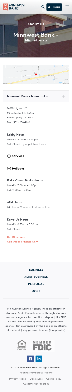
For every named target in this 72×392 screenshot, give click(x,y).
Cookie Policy (53, 378)
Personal (36, 284)
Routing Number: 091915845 (36, 372)
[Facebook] (30, 359)
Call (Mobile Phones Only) (23, 241)
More (36, 291)
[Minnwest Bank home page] (14, 7)
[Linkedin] (39, 359)
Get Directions (16, 237)
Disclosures (36, 378)
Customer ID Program (36, 383)
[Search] (43, 7)
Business (36, 270)
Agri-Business (36, 277)
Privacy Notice (17, 378)
